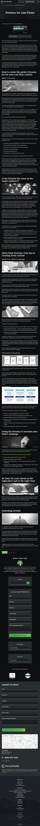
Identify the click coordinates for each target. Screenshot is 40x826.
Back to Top (20, 824)
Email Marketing (20, 796)
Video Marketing (20, 794)
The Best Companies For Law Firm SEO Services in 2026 (20, 791)
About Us (20, 781)
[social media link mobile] (2, 761)
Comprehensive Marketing (20, 789)
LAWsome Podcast (20, 808)
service (34, 164)
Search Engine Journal (14, 62)
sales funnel (30, 210)
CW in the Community (20, 785)
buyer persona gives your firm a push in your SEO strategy (17, 454)
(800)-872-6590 (27, 1)
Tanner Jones (5, 23)
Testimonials (20, 801)
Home (3, 5)
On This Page (13, 36)
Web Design (20, 793)
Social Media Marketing (20, 797)
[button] (37, 676)
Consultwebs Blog (9, 5)
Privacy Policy (20, 812)
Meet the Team (20, 782)
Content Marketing (18, 23)
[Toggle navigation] (38, 1)
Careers (20, 784)
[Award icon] (12, 673)
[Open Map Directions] (20, 734)
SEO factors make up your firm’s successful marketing (21, 450)
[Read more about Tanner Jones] (20, 563)
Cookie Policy (20, 814)
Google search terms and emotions (18, 381)
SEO (9, 173)
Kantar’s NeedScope (27, 372)
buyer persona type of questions (9, 227)
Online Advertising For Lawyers (20, 792)
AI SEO (20, 809)
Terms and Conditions (20, 816)
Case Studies (20, 803)
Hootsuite (10, 274)
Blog (20, 807)
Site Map (20, 817)
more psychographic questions (18, 245)
